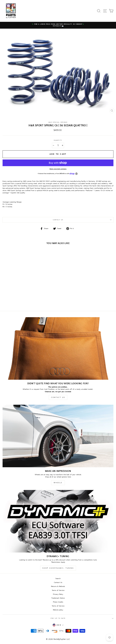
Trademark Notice (58, 598)
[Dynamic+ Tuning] (58, 521)
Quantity (58, 140)
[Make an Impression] (58, 436)
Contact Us (58, 220)
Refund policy (58, 610)
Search (58, 578)
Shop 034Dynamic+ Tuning (58, 568)
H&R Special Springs (58, 122)
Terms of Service (58, 590)
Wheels (58, 482)
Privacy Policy (58, 594)
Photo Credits (58, 602)
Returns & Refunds (58, 586)
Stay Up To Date (58, 618)
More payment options (58, 169)
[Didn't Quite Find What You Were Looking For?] (58, 348)
